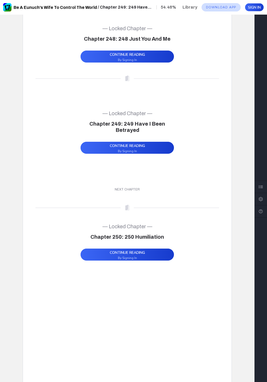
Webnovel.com (7, 7)
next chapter (127, 189)
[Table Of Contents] (260, 187)
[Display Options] (260, 199)
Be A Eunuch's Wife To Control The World (55, 7)
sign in (254, 7)
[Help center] (260, 211)
